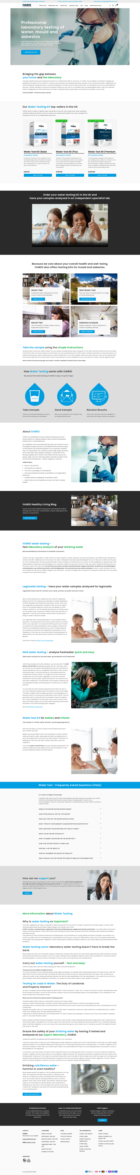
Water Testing (39, 371)
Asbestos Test (73, 5)
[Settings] (113, 5)
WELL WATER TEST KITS (87, 299)
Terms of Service (66, 1136)
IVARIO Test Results (85, 1134)
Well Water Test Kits (48, 1136)
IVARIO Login (83, 1136)
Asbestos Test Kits (48, 1152)
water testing (40, 543)
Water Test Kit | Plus (67, 151)
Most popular (61, 121)
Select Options (38, 175)
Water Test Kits (47, 1134)
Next (120, 149)
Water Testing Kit (39, 107)
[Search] (110, 5)
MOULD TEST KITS (38, 331)
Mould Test (63, 5)
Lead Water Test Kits (48, 1142)
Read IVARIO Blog (30, 518)
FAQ (81, 5)
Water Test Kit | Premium (101, 151)
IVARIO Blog (83, 1144)
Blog (86, 5)
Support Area (30, 1142)
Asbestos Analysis (87, 331)
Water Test (42, 5)
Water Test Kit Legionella (45, 640)
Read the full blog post (32, 1094)
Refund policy (65, 1142)
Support (27, 893)
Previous (20, 149)
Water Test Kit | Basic (35, 151)
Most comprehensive (96, 121)
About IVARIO (83, 1146)
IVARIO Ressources (95, 5)
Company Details (66, 1134)
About (31, 431)
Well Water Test (53, 5)
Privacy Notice (65, 1139)
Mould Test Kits (47, 1149)
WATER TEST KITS (38, 299)
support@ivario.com (29, 1139)
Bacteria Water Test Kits (50, 1139)
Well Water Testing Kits (35, 707)
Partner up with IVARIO (106, 1141)
